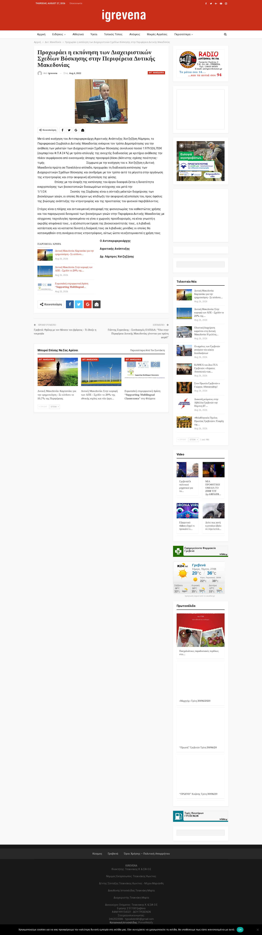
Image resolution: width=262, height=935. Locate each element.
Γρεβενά (113, 853)
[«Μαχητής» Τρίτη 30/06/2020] (201, 680)
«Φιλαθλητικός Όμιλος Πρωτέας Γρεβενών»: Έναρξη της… (209, 421)
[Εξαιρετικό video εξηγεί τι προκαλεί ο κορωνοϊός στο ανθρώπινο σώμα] (188, 510)
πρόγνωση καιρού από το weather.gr (200, 596)
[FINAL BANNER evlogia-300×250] (201, 161)
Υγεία (94, 34)
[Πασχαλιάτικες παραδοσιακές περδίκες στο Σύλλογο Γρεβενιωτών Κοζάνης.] (201, 630)
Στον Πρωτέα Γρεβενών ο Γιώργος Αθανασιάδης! (207, 385)
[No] (257, 929)
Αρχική (41, 34)
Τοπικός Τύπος (113, 34)
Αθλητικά (78, 34)
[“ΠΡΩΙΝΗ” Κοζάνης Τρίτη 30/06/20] (201, 773)
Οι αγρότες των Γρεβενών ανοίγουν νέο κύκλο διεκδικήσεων (207, 350)
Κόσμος (97, 853)
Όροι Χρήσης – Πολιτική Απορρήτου (147, 853)
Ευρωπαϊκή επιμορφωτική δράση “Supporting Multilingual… (71, 285)
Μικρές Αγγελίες (157, 34)
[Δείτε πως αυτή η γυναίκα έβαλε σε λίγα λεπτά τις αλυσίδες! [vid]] (214, 510)
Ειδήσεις (57, 34)
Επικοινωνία (76, 3)
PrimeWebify (145, 922)
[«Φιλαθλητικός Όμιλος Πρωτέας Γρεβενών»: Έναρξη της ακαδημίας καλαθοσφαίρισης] (184, 422)
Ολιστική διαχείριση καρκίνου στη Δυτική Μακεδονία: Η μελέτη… (206, 331)
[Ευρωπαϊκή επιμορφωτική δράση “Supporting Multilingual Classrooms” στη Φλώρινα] (45, 287)
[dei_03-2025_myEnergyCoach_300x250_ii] (201, 109)
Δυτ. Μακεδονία (156, 73)
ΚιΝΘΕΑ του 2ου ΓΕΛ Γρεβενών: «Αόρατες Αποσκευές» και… (206, 368)
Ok (240, 929)
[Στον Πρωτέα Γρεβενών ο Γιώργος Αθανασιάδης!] (184, 387)
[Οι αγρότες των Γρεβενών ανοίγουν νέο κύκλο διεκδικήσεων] (184, 350)
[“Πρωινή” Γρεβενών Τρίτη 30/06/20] (201, 726)
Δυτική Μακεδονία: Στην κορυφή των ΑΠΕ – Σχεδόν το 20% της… (74, 269)
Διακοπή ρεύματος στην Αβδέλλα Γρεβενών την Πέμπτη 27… (206, 403)
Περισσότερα (182, 34)
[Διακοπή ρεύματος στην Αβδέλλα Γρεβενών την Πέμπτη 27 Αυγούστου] (184, 403)
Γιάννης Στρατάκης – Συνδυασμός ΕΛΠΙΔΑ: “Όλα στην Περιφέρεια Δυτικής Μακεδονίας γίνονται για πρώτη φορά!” (138, 333)
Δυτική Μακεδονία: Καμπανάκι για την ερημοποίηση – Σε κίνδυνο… (74, 252)
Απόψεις (134, 34)
